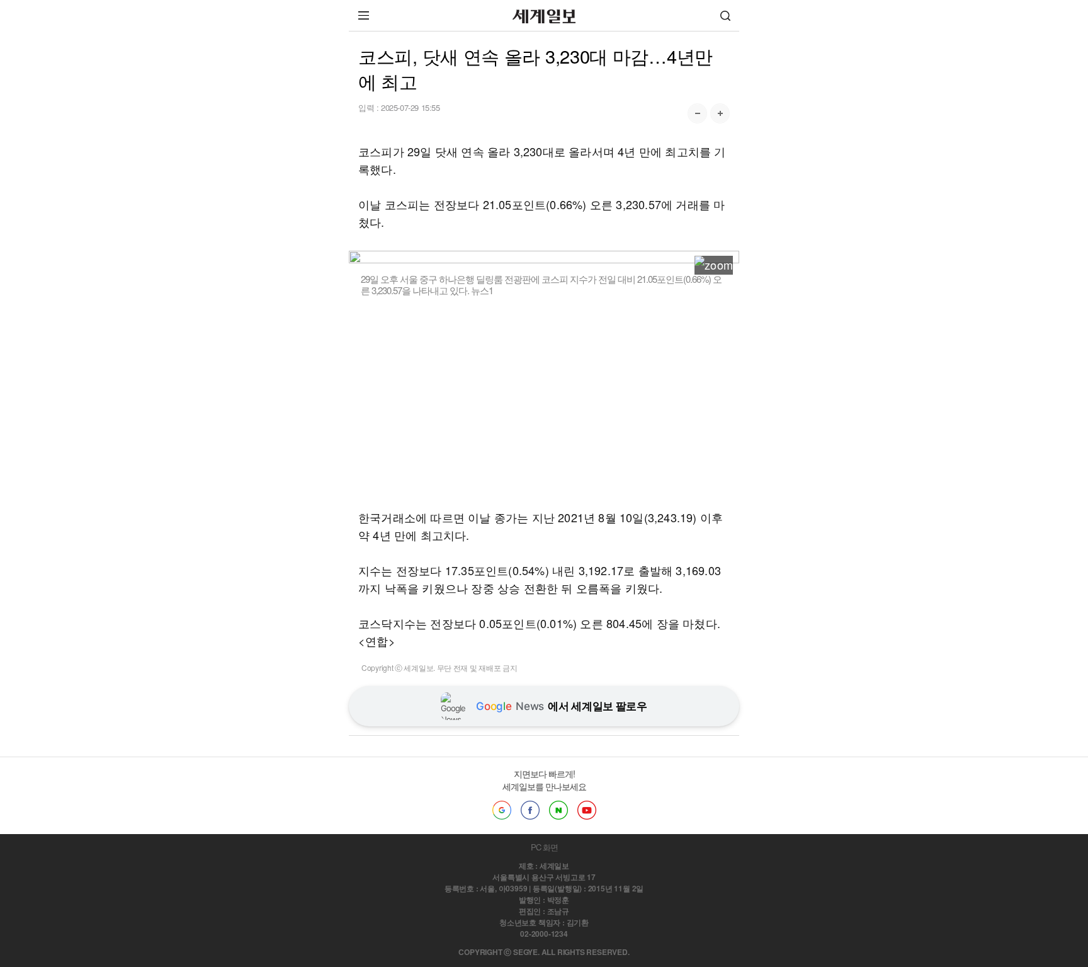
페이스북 (530, 810)
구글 (501, 810)
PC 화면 (544, 847)
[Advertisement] (544, 402)
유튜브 (586, 810)
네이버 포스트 (558, 810)
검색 (725, 15)
